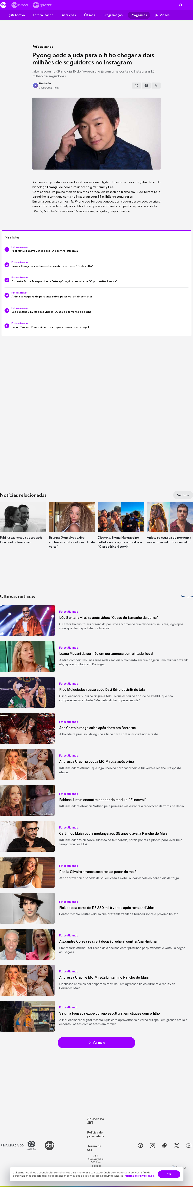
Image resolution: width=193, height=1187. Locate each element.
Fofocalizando (42, 46)
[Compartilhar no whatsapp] (136, 86)
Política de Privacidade (139, 1175)
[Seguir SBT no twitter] (177, 1146)
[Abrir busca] (180, 5)
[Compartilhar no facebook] (146, 86)
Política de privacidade (95, 1134)
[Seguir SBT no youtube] (189, 1146)
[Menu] (189, 5)
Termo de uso (94, 1148)
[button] (23, 528)
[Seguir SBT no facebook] (140, 1146)
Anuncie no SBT (95, 1120)
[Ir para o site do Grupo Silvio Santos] (20, 1145)
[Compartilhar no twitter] (156, 86)
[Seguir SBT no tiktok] (165, 1146)
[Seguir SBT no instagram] (152, 1146)
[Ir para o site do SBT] (49, 1145)
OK (169, 1174)
